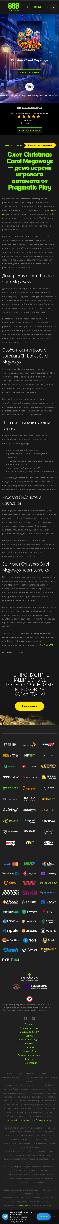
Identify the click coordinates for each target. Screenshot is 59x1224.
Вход (37, 7)
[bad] (19, 116)
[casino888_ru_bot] (33, 1018)
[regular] (28, 116)
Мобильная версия (29, 1031)
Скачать (29, 1059)
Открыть (44, 1216)
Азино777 (48, 645)
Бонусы (29, 1035)
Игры (19, 145)
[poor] (24, 116)
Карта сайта (29, 1051)
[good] (33, 116)
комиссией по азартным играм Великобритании (29, 1120)
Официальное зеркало (29, 1055)
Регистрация (29, 706)
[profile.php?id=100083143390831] (25, 1018)
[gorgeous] (38, 116)
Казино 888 (23, 1205)
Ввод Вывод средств (29, 1039)
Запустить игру (29, 72)
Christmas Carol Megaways (39, 145)
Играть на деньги (29, 130)
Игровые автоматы (29, 1028)
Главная (8, 145)
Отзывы (29, 1043)
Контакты (29, 1047)
